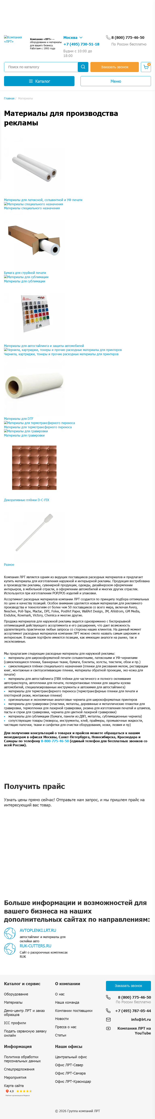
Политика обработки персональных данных (22, 1059)
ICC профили (15, 1023)
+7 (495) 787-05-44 (133, 1011)
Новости (62, 1018)
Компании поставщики (73, 1010)
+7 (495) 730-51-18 (81, 44)
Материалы (13, 1002)
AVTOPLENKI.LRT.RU (38, 930)
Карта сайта (14, 1085)
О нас (59, 994)
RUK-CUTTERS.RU (35, 945)
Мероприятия (15, 1077)
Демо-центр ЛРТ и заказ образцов (24, 1012)
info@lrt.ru (141, 1019)
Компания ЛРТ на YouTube (134, 1030)
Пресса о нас (65, 1027)
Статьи (60, 1035)
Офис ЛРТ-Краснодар (73, 1081)
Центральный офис (71, 1057)
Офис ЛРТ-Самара (70, 1073)
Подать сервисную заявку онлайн (25, 1033)
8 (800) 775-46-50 (134, 997)
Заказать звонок (114, 67)
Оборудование (16, 994)
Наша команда (67, 1002)
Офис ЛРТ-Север (69, 1065)
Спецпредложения (19, 1069)
